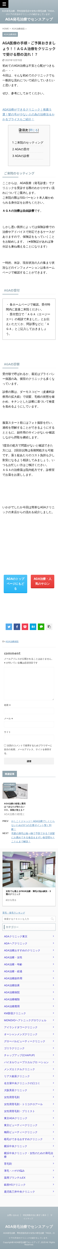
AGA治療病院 (12, 641)
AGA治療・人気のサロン (43, 581)
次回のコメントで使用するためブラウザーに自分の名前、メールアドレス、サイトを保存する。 (28, 749)
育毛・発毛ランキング (13, 912)
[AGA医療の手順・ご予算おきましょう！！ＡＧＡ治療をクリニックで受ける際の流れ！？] (33, 627)
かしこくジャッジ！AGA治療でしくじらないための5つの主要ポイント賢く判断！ (33, 825)
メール (8, 718)
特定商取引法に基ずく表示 (34, 1215)
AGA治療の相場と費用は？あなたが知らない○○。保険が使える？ (15, 806)
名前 (7, 705)
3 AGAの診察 (22, 156)
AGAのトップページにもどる (15, 583)
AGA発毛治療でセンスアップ (29, 19)
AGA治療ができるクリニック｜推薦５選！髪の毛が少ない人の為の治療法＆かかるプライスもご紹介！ (28, 114)
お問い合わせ (13, 1215)
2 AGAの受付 (22, 149)
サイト (7, 732)
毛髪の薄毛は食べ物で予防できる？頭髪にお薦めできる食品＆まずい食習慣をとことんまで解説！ (33, 837)
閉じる (34, 130)
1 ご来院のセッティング (29, 142)
